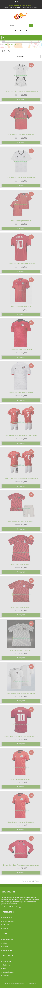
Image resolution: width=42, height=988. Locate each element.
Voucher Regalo (8, 939)
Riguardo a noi (7, 918)
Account (6, 7)
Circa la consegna (8, 921)
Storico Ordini (7, 965)
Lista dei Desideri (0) (15, 7)
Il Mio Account (7, 961)
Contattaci (6, 928)
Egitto (21, 44)
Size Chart (6, 925)
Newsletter (6, 976)
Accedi (19, 2)
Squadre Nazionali (13, 44)
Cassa (36, 7)
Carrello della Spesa (27, 7)
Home (5, 44)
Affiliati (5, 943)
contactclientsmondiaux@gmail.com (15, 907)
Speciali (5, 947)
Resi (4, 968)
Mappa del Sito (7, 950)
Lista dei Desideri (8, 972)
